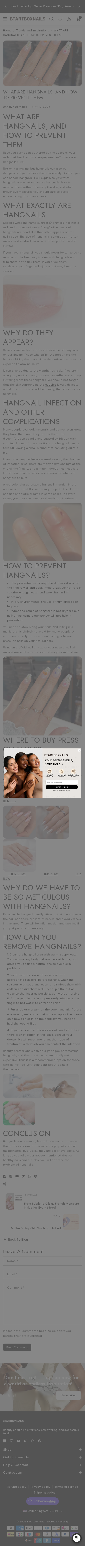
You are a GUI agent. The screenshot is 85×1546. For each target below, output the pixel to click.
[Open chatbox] (77, 1538)
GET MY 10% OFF (61, 787)
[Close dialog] (79, 750)
